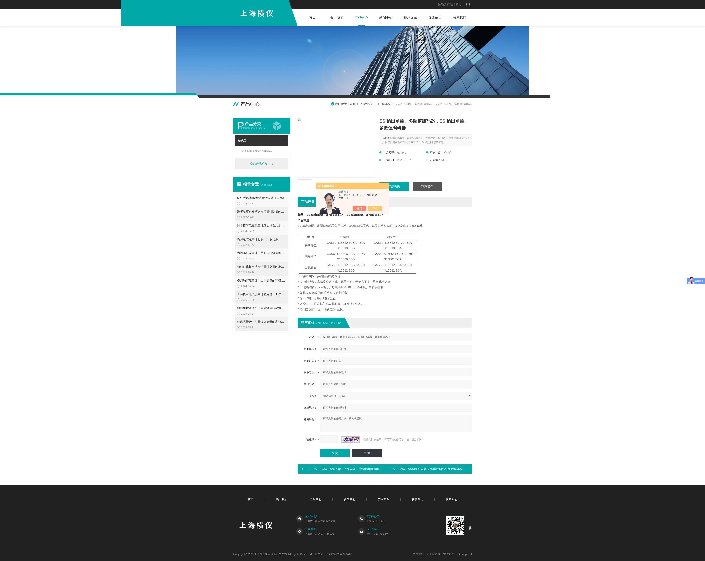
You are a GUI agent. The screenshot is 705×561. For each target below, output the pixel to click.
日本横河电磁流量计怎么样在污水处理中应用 (262, 225)
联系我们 (459, 17)
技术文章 (410, 17)
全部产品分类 (259, 163)
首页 (312, 17)
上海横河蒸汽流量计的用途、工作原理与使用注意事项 (262, 294)
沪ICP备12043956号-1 (339, 554)
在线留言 (435, 17)
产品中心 (361, 17)
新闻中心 (386, 17)
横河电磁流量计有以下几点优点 (257, 239)
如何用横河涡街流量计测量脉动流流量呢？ (262, 308)
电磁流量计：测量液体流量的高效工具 (262, 321)
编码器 (385, 104)
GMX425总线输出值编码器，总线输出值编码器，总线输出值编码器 (364, 469)
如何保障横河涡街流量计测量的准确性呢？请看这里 (262, 266)
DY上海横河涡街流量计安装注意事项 (261, 197)
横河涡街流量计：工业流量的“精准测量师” (262, 280)
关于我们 (337, 17)
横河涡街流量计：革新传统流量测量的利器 (262, 253)
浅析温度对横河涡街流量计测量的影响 (262, 211)
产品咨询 (394, 186)
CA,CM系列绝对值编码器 (256, 150)
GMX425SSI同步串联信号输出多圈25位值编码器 (430, 469)
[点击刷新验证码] (350, 439)
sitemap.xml (464, 554)
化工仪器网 (433, 554)
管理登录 (448, 554)
